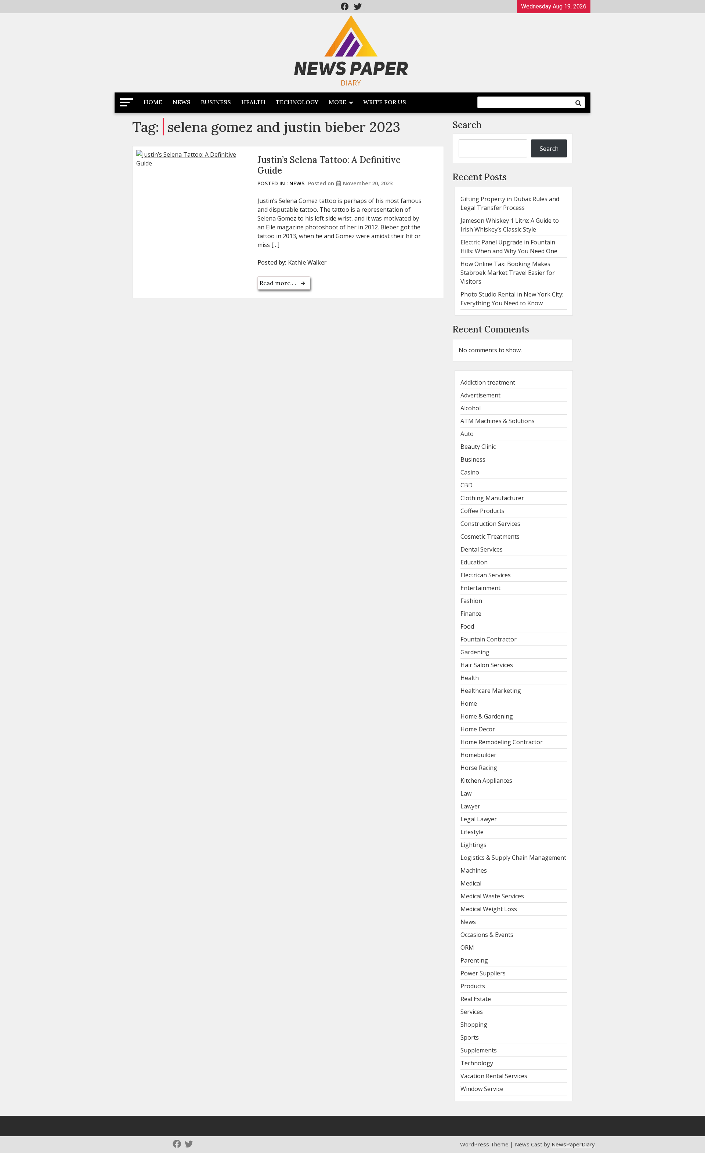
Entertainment (480, 588)
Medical (470, 883)
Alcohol (470, 408)
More (337, 102)
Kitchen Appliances (486, 780)
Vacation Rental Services (493, 1076)
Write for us (384, 102)
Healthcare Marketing (490, 691)
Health (253, 102)
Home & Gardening (486, 716)
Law (465, 793)
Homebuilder (478, 755)
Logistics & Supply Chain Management (513, 858)
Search (467, 125)
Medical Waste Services (492, 896)
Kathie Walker (307, 262)
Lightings (473, 845)
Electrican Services (485, 575)
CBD (466, 485)
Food (467, 626)
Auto (467, 434)
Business (216, 102)
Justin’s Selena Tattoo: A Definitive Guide (329, 165)
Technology (297, 102)
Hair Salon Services (486, 665)
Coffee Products (482, 511)
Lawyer (470, 806)
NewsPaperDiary (573, 1144)
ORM (467, 947)
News (182, 102)
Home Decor (477, 729)
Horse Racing (478, 768)
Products (472, 986)
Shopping (473, 1025)
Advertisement (480, 395)
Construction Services (490, 524)
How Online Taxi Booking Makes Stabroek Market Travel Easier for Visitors (507, 272)
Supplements (478, 1050)
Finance (470, 614)
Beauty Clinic (478, 447)
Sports (469, 1037)
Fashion (471, 601)
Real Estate (475, 999)
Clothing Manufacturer (492, 498)
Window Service (481, 1089)
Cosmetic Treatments (490, 536)
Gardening (474, 652)
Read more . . (279, 283)
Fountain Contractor (488, 639)
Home (153, 102)
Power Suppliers (483, 973)
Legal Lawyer (478, 819)
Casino (469, 472)
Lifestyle (472, 832)
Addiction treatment (487, 382)
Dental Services (481, 549)
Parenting (474, 960)
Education (474, 562)
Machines (473, 870)
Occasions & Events (486, 935)
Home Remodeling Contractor (501, 742)
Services (471, 1012)
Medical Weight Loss (488, 909)
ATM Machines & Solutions (497, 421)
